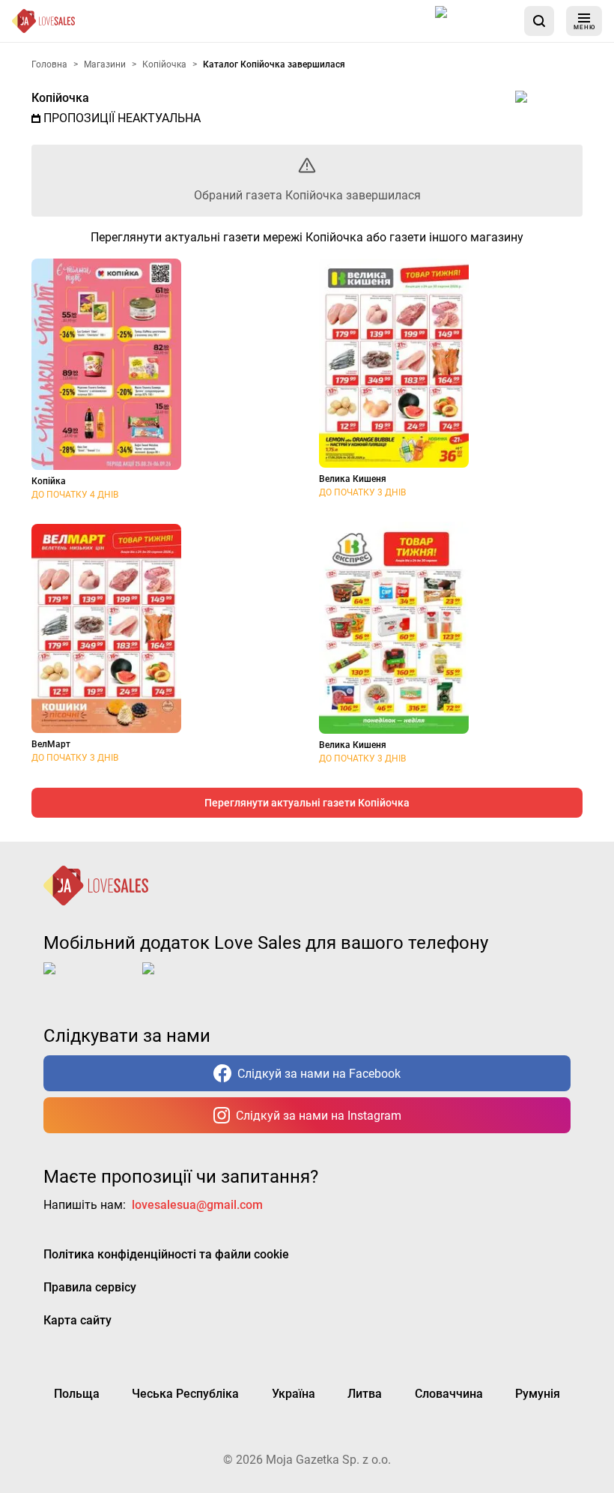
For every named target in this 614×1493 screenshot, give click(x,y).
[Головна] (43, 21)
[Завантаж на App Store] (474, 21)
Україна (293, 1394)
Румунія (537, 1394)
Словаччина (449, 1394)
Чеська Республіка (185, 1394)
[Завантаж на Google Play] (188, 980)
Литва (364, 1394)
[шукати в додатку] (539, 21)
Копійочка (60, 98)
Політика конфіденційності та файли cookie (166, 1254)
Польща (77, 1394)
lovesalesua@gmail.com (197, 1205)
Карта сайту (77, 1320)
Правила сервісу (89, 1287)
